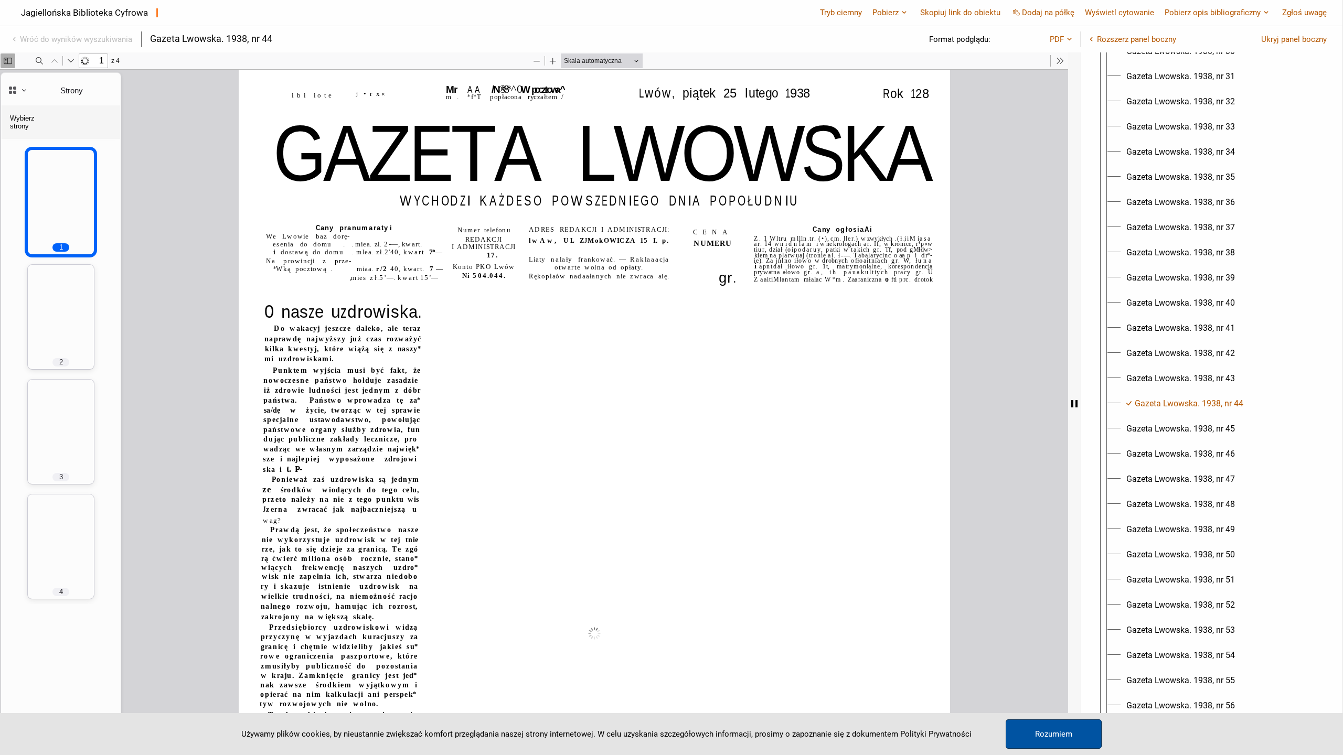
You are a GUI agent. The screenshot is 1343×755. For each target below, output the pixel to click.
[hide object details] (1074, 403)
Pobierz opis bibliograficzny (1213, 12)
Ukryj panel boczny (1294, 39)
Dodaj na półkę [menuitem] (1048, 12)
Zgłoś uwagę (1304, 12)
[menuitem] (1180, 76)
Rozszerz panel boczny (1136, 39)
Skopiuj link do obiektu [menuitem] (960, 12)
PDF (1057, 39)
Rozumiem (1053, 734)
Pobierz (885, 12)
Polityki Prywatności (936, 734)
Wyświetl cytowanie (1119, 12)
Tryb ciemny (841, 12)
